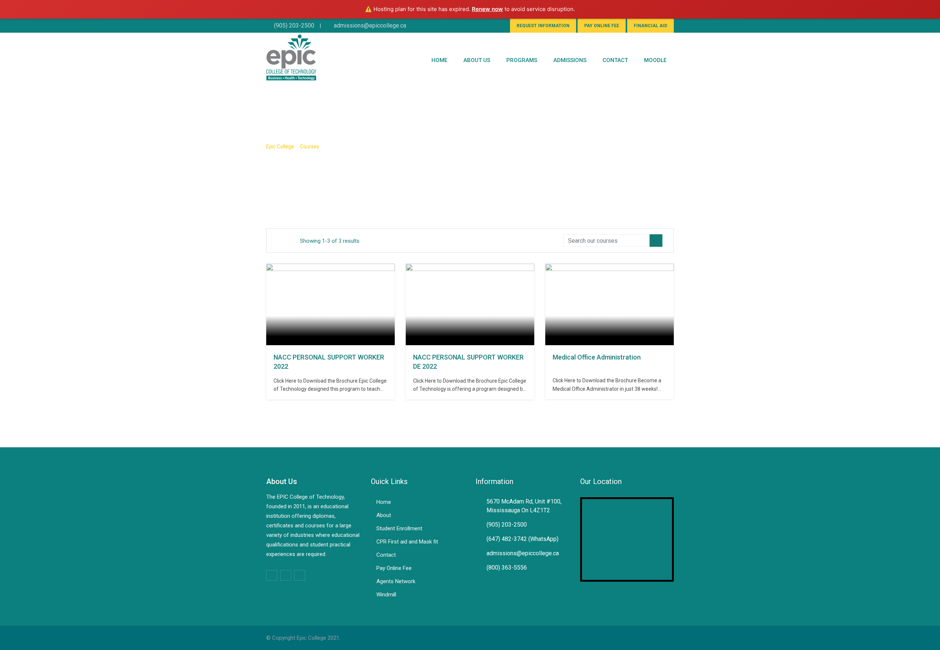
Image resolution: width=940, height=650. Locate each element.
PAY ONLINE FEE (601, 25)
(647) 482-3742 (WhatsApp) (522, 538)
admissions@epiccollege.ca (370, 25)
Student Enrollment (399, 528)
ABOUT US (476, 60)
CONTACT (615, 60)
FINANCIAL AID (650, 25)
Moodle (655, 60)
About (383, 515)
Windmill (386, 594)
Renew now (487, 9)
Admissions (569, 60)
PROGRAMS (521, 60)
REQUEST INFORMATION (543, 25)
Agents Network (395, 581)
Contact (386, 555)
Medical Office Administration (597, 357)
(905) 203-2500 (294, 25)
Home (439, 60)
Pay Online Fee (394, 568)
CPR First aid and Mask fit (407, 541)
